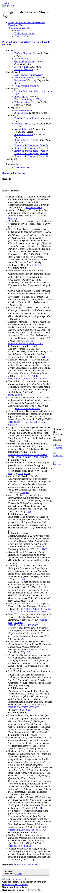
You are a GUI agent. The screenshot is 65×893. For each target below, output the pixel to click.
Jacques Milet (20, 123)
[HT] (34, 265)
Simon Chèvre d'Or (23, 69)
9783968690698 (23, 710)
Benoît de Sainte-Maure (25, 118)
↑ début (5, 3)
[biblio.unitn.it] (15, 395)
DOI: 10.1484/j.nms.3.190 (27, 408)
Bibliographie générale (19, 28)
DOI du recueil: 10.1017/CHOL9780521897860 (27, 377)
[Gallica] (28, 609)
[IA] (39, 265)
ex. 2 (26, 473)
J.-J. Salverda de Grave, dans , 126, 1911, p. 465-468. (29, 267)
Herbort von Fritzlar (23, 77)
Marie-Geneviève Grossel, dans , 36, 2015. (29, 460)
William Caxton (21, 102)
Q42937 (18, 873)
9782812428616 (23, 457)
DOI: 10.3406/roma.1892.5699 (32, 611)
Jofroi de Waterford (23, 134)
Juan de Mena (21, 113)
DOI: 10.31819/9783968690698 (23, 707)
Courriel (57, 447)
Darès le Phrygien (22, 53)
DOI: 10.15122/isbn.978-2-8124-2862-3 (27, 454)
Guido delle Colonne (24, 61)
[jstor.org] (13, 218)
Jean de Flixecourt (23, 129)
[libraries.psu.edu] (33, 207)
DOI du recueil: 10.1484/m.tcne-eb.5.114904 (25, 342)
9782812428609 (40, 457)
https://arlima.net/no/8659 (26, 864)
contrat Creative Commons (15, 884)
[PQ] (44, 549)
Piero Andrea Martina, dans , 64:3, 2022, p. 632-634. (28, 735)
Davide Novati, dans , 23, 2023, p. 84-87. (26, 712)
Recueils (18, 30)
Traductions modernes (24, 33)
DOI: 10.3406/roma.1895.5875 (23, 625)
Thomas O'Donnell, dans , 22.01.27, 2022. (27, 346)
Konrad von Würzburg (25, 80)
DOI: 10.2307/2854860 (19, 846)
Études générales (22, 36)
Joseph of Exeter (22, 66)
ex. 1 (20, 473)
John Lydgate (20, 96)
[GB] (37, 357)
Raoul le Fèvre (21, 140)
